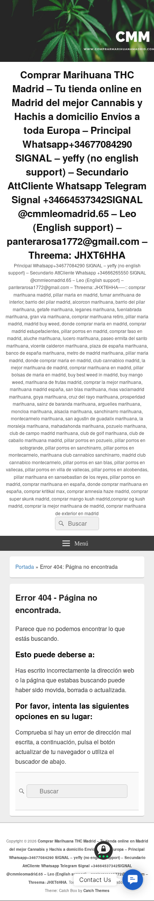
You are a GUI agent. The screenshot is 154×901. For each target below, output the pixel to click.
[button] (132, 879)
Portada (24, 566)
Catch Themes (96, 890)
